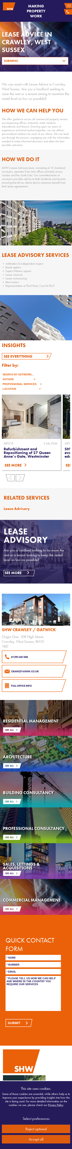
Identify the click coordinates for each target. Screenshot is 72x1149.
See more (13, 572)
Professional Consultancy (34, 828)
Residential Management (31, 721)
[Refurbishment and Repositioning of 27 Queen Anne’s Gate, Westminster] (31, 417)
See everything (18, 356)
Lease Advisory (17, 508)
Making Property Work (36, 11)
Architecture (17, 757)
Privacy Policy (55, 1105)
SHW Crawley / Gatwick (29, 629)
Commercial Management (32, 900)
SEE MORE (13, 465)
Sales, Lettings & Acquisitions (21, 866)
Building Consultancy (28, 792)
